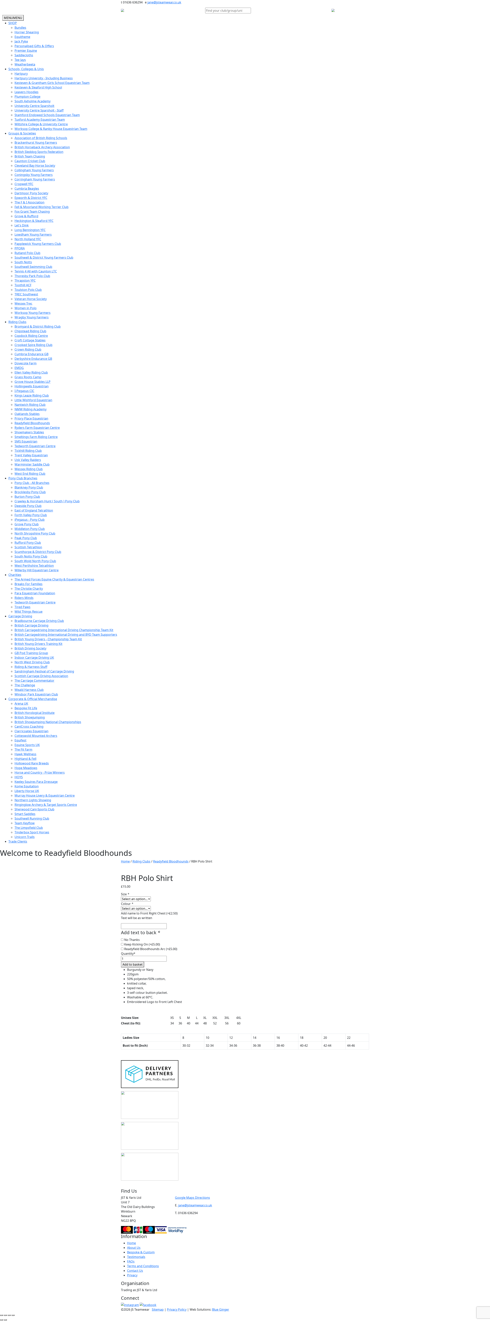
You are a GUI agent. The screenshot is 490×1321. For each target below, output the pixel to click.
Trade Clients (17, 841)
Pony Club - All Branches (32, 483)
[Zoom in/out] (1, 1315)
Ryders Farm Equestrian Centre (37, 428)
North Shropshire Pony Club (35, 533)
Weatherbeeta (25, 64)
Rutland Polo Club (27, 253)
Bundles (20, 27)
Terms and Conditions (143, 1266)
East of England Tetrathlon (34, 510)
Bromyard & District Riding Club (38, 326)
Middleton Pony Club (30, 529)
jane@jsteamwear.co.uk (164, 2)
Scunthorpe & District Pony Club (38, 552)
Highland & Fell (25, 759)
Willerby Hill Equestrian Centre (37, 570)
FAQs (131, 1261)
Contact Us (135, 1271)
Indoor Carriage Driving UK (34, 657)
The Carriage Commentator (34, 680)
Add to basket (132, 964)
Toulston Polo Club (28, 290)
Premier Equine (26, 50)
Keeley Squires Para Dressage (36, 782)
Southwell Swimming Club (33, 267)
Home (125, 861)
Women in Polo (26, 308)
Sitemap (158, 1309)
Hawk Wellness (25, 754)
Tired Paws (22, 607)
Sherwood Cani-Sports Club (34, 809)
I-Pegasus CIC (24, 391)
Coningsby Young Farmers (34, 175)
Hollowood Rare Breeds (32, 763)
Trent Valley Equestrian (31, 455)
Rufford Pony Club (28, 542)
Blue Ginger (220, 1309)
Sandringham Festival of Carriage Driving (44, 671)
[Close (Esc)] (13, 1315)
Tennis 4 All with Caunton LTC (36, 271)
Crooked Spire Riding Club (33, 345)
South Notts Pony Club (31, 556)
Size (125, 894)
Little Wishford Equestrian (33, 400)
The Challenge (25, 685)
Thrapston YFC (25, 280)
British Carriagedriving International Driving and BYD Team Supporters (66, 634)
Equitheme (22, 37)
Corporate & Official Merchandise (32, 699)
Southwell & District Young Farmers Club (44, 257)
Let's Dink (22, 225)
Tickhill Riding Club (28, 451)
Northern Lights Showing (33, 800)
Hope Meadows (26, 768)
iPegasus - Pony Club (30, 519)
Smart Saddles (25, 814)
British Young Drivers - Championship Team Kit (48, 639)
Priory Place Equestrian (31, 418)
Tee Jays (20, 60)
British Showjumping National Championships (48, 722)
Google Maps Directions (192, 1198)
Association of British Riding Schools (41, 138)
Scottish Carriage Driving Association (41, 676)
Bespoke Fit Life (26, 708)
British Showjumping (30, 717)
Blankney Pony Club (29, 487)
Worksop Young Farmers (33, 313)
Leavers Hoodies (26, 92)
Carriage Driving (20, 616)
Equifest (20, 740)
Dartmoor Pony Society (31, 193)
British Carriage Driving (31, 625)
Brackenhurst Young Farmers (36, 142)
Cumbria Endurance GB (31, 354)
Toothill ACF (23, 285)
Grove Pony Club (27, 524)
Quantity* (128, 953)
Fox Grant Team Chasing (32, 211)
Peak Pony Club (26, 538)
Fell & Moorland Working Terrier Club (42, 207)
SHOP (12, 23)
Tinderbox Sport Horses (32, 832)
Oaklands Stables (27, 414)
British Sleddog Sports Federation (39, 152)
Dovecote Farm (26, 363)
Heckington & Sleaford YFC (34, 221)
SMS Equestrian (26, 441)
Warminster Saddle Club (32, 464)
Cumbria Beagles (27, 188)
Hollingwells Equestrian (32, 386)
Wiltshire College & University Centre (41, 124)
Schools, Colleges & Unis (26, 69)
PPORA (20, 248)
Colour (127, 904)
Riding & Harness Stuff (31, 667)
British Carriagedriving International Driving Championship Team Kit (64, 630)
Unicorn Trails (25, 837)
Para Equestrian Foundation (35, 593)
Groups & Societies (22, 133)
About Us (133, 1248)
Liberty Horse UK (27, 791)
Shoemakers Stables (29, 432)
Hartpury (21, 73)
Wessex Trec (23, 303)
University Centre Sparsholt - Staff (39, 110)
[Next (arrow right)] (5, 1319)
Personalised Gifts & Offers (34, 46)
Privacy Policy (176, 1309)
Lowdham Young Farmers (33, 234)
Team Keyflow (25, 823)
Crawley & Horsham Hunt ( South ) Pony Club (47, 501)
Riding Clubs (17, 322)
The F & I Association (29, 202)
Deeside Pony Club (28, 506)
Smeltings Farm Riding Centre (36, 437)
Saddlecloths (24, 55)
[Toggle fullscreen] (5, 1315)
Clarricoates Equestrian (31, 731)
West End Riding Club (30, 473)
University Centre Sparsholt (34, 106)
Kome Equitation (27, 786)
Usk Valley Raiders (28, 460)
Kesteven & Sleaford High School (38, 87)
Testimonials (136, 1257)
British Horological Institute (35, 713)
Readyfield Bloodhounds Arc (150, 949)
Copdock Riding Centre (31, 336)
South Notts (23, 262)
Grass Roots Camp (28, 377)
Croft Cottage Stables (30, 340)
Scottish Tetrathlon (28, 547)
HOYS (19, 777)
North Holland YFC (28, 239)
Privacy (132, 1275)
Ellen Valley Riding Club (31, 372)
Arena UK (21, 703)
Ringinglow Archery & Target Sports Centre (46, 805)
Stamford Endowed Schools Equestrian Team (47, 115)
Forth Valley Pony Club (31, 515)
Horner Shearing (27, 32)
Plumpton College (27, 96)
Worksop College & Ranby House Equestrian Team (51, 129)
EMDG (19, 368)
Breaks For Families (28, 584)
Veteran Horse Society (31, 299)
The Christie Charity (29, 588)
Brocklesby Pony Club (30, 492)
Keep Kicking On (142, 944)
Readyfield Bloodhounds (32, 423)
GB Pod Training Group (31, 653)
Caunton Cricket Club (30, 161)
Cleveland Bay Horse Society (35, 165)
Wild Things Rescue (28, 611)
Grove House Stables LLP (33, 382)
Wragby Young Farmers (32, 317)
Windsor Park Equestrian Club (36, 694)
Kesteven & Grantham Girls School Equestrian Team (52, 83)
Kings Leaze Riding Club (32, 395)
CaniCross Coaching (29, 726)
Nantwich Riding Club (30, 405)
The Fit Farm (23, 749)
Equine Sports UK (27, 745)
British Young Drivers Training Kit (38, 644)
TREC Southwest (26, 294)
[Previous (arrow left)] (1, 1319)
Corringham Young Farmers (35, 179)
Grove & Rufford (26, 216)
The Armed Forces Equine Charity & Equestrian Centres (54, 579)
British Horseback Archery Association (42, 147)
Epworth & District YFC (31, 198)
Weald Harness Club (29, 690)
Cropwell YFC (24, 184)
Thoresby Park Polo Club (32, 276)
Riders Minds (24, 598)
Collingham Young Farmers (34, 170)
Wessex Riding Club (29, 469)
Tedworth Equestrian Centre (35, 446)
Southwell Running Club (32, 818)
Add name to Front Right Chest (149, 913)
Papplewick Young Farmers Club (38, 244)
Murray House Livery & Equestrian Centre (45, 795)
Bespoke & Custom (141, 1252)
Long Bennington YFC (30, 230)
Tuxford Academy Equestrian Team (40, 119)
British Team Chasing (30, 156)
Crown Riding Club (28, 349)
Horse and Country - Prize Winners (40, 772)
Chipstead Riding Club (30, 331)
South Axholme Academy (33, 101)
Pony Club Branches (22, 478)
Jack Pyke (21, 41)
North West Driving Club (32, 662)
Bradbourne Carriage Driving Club (39, 621)
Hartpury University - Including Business (44, 78)
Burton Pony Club (27, 496)
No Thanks (132, 940)
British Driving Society (30, 648)
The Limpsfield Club (29, 828)
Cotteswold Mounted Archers (36, 736)
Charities (14, 575)
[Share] (9, 1315)
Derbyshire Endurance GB (33, 359)
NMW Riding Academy (31, 409)
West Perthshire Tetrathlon (34, 565)
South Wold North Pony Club (35, 561)
